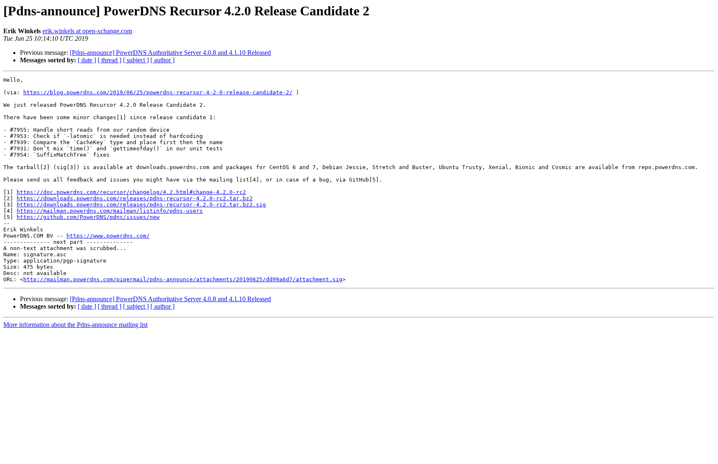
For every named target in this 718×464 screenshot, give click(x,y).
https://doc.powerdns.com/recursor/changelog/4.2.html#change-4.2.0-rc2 (131, 192)
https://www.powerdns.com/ (108, 236)
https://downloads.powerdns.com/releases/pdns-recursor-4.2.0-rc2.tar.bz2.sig (141, 204)
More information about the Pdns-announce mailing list (75, 324)
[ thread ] (109, 60)
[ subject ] (136, 60)
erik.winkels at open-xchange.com (87, 30)
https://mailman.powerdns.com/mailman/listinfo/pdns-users (110, 211)
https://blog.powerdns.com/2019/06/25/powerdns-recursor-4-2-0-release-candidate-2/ (158, 92)
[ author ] (162, 60)
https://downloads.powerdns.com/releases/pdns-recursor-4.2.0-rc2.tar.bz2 (135, 198)
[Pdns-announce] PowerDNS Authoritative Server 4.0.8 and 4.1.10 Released (170, 52)
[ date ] (87, 60)
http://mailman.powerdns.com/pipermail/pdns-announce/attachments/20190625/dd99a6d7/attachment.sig (182, 279)
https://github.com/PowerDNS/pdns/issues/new (88, 217)
